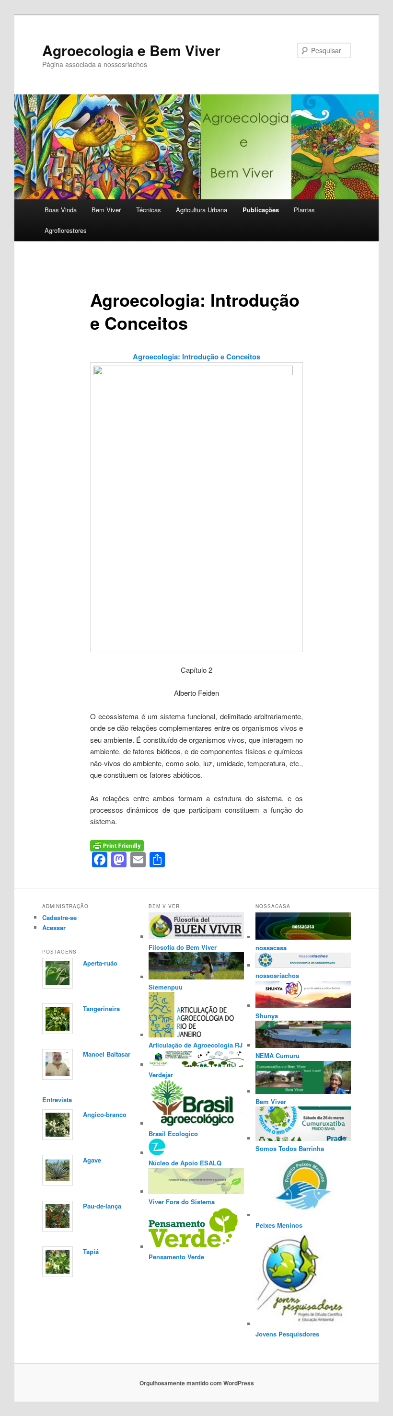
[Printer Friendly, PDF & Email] (117, 845)
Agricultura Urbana (201, 209)
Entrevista (57, 1099)
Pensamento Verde (176, 1256)
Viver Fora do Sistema (182, 1201)
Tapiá (91, 1251)
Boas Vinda (61, 209)
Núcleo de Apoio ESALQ (185, 1162)
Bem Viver (106, 209)
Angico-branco (105, 1114)
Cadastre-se (59, 917)
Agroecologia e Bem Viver (131, 50)
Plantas (304, 209)
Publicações (261, 209)
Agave (92, 1159)
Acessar (54, 927)
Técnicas (148, 209)
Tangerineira (101, 1008)
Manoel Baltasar (106, 1054)
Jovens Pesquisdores (287, 1333)
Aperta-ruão (100, 962)
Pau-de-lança (102, 1205)
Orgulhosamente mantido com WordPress (196, 1383)
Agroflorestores (66, 230)
